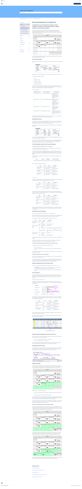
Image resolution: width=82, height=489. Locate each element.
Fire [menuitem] (20, 46)
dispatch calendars (36, 398)
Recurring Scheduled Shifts (35, 472)
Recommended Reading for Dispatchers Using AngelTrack (39, 474)
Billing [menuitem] (21, 37)
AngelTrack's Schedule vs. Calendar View (37, 476)
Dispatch (30, 18)
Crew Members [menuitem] (22, 44)
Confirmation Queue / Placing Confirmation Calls (38, 470)
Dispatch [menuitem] (21, 24)
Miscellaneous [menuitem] (22, 49)
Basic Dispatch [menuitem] (23, 26)
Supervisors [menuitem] (21, 35)
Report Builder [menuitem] (22, 51)
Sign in (80, 0)
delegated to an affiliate (44, 268)
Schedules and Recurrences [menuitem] (25, 28)
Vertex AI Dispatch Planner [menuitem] (24, 33)
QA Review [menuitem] (21, 38)
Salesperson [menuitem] (21, 40)
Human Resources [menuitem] (22, 42)
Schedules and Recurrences (36, 18)
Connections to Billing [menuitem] (24, 29)
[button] (29, 23)
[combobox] (40, 12)
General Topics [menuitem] (22, 22)
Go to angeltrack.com (77, 3)
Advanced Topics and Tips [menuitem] (24, 31)
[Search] (61, 12)
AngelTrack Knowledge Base (26, 10)
